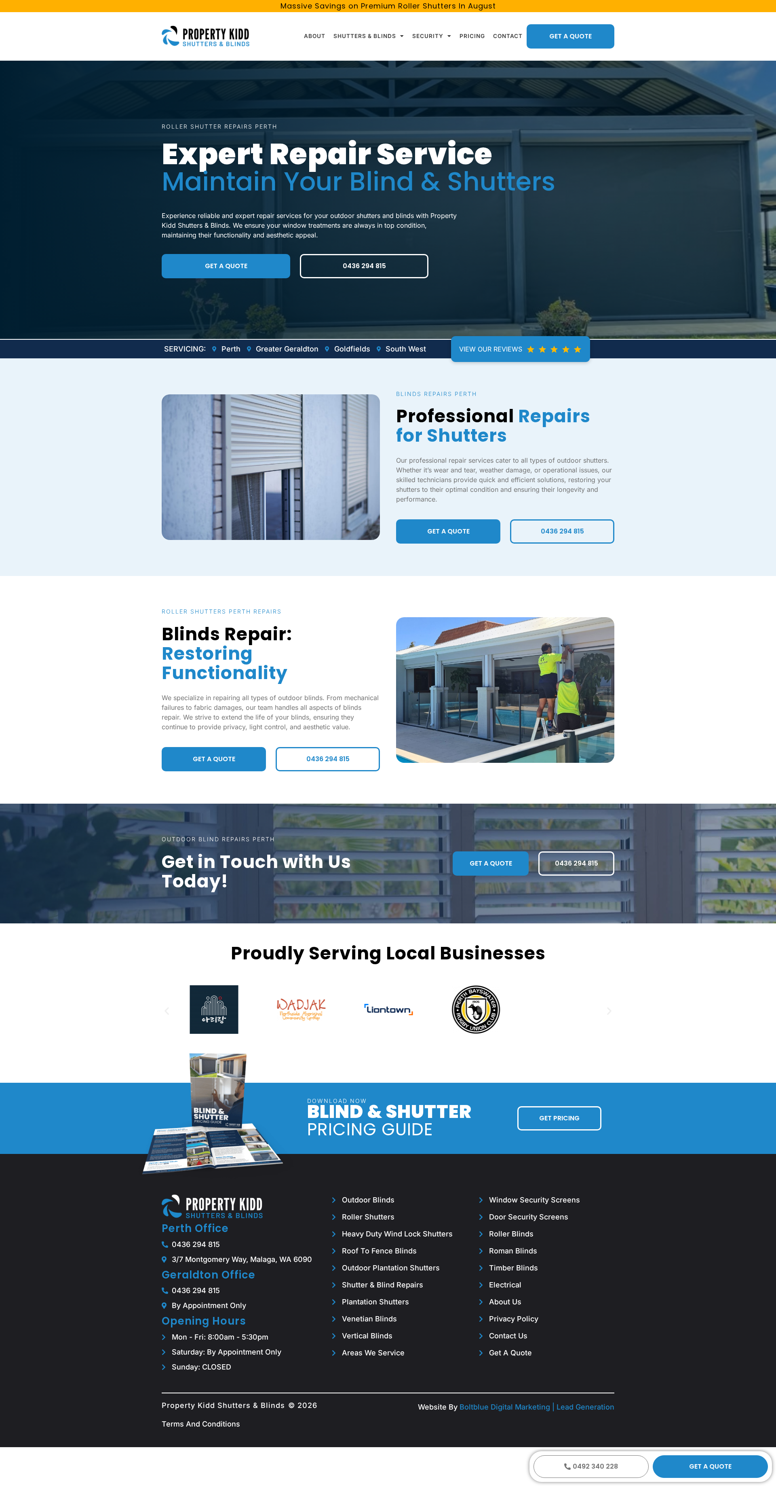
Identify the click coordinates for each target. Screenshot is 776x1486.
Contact (508, 36)
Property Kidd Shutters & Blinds (223, 1405)
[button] (167, 1011)
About (314, 36)
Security (427, 36)
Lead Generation (585, 1407)
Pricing (472, 36)
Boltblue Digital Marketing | (508, 1407)
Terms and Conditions (201, 1424)
